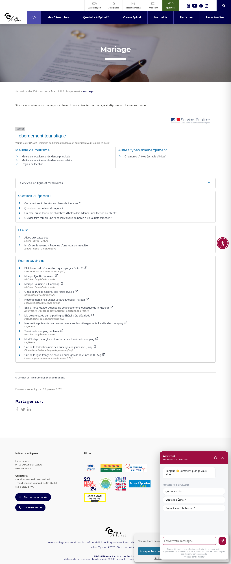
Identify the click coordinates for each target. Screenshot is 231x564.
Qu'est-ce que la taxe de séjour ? (43, 208)
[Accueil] (33, 17)
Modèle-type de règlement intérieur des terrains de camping (59, 339)
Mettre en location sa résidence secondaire (47, 160)
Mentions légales (58, 542)
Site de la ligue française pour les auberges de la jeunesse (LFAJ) (63, 354)
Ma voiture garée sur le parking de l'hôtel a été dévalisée (57, 315)
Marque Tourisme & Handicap (42, 284)
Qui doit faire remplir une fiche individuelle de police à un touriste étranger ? (68, 217)
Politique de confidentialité (86, 542)
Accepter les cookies (152, 551)
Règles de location (32, 164)
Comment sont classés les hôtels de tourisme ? (52, 203)
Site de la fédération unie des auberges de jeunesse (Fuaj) (58, 347)
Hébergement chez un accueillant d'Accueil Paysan (55, 299)
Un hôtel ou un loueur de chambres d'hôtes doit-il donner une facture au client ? (70, 213)
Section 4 (132, 556)
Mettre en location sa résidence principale (46, 156)
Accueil (20, 91)
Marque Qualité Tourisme (39, 276)
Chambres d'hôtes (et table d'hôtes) (145, 156)
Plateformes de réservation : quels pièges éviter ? (53, 268)
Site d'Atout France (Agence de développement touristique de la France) (67, 307)
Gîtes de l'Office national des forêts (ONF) (49, 291)
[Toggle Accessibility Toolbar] (222, 243)
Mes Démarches (37, 91)
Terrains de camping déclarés (42, 331)
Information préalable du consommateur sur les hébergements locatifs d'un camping (74, 323)
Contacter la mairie (35, 497)
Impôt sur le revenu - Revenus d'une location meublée (56, 245)
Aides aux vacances (36, 237)
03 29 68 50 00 (32, 507)
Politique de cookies (116, 542)
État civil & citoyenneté (65, 91)
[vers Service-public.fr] (190, 121)
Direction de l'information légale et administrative (41, 377)
